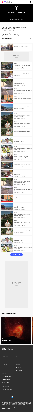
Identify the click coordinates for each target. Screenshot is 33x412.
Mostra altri (16, 254)
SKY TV (17, 356)
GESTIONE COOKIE (6, 376)
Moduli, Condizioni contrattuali (21, 402)
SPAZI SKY (18, 367)
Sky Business (19, 359)
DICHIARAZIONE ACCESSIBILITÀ (6, 385)
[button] (6, 34)
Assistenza (8, 404)
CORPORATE (5, 392)
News (3, 24)
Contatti (13, 404)
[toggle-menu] (30, 2)
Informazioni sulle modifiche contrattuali (14, 403)
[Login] (26, 2)
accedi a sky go (6, 397)
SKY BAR (18, 364)
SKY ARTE (4, 364)
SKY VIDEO (4, 362)
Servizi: (17, 353)
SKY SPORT (5, 356)
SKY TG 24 (4, 359)
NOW (17, 362)
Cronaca (8, 24)
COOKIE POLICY (6, 379)
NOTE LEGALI (5, 382)
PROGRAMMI (19, 370)
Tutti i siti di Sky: (6, 353)
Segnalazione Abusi (6, 408)
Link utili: (4, 373)
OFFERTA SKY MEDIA (7, 389)
